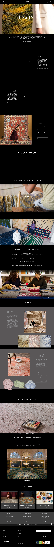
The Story (4, 530)
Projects (4, 533)
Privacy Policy (4, 536)
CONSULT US (27, 521)
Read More (9, 507)
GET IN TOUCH (9, 521)
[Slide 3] (23, 32)
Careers (35, 524)
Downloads (19, 524)
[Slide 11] (30, 32)
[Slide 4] (24, 32)
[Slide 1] (21, 32)
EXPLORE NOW (27, 480)
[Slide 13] (32, 32)
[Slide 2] (22, 32)
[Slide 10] (29, 32)
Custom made (19, 533)
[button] (3, 2)
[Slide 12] (31, 32)
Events (28, 524)
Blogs (31, 524)
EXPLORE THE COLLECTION (43, 68)
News (24, 524)
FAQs (18, 536)
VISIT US (44, 521)
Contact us (19, 530)
